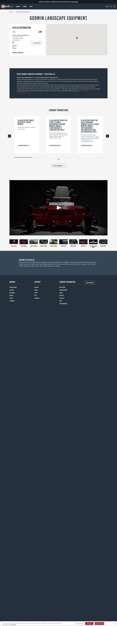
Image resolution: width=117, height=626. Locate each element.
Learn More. (74, 2)
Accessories (36, 298)
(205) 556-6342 (16, 40)
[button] (77, 38)
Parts (31, 6)
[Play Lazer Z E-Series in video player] (53, 241)
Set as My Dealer (37, 43)
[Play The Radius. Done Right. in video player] (93, 241)
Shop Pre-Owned (89, 283)
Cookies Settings (79, 623)
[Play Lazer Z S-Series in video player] (43, 241)
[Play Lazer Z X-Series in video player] (33, 241)
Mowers (18, 6)
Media (60, 301)
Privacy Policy (13, 624)
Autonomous (12, 301)
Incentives (36, 287)
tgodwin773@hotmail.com (24, 92)
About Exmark (62, 287)
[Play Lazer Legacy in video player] (13, 241)
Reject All (89, 623)
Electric (11, 298)
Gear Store (61, 298)
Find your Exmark (13, 287)
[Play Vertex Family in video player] (73, 241)
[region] (58, 623)
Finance (25, 6)
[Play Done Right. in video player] (83, 241)
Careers (61, 293)
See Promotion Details (23, 145)
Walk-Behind (12, 293)
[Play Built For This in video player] (63, 241)
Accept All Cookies (99, 623)
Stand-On (11, 295)
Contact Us (61, 295)
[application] (58, 207)
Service (36, 293)
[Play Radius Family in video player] (103, 241)
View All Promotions (57, 166)
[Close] (114, 623)
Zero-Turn (11, 290)
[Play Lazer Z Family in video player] (23, 241)
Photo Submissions (63, 303)
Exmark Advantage (63, 290)
